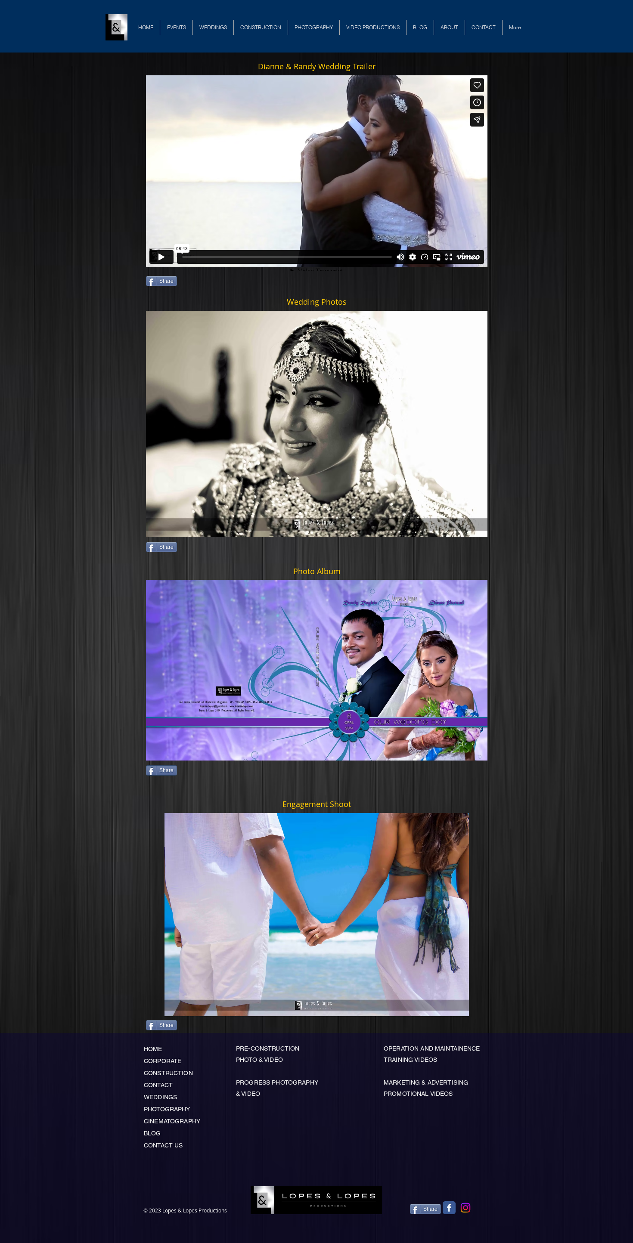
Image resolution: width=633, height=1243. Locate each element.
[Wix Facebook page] (449, 1207)
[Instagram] (465, 1207)
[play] (466, 529)
